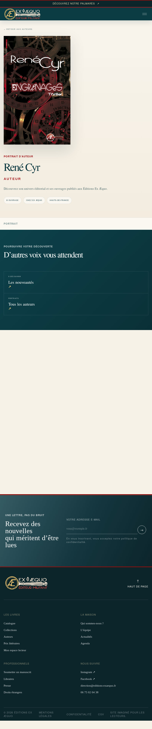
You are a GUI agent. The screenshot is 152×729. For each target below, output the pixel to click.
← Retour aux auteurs (18, 29)
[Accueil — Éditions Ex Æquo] (23, 14)
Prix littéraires (12, 643)
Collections (10, 630)
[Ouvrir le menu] (145, 14)
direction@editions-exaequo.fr (98, 685)
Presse (7, 685)
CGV (101, 714)
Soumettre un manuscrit (17, 672)
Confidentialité (79, 714)
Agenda (85, 643)
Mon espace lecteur (15, 650)
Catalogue (9, 623)
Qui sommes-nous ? (92, 623)
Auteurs (8, 636)
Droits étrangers (13, 692)
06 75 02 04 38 (89, 692)
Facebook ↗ (88, 678)
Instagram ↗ (88, 672)
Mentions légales (46, 714)
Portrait (11, 223)
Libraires (9, 678)
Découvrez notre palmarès (76, 3)
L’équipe (86, 630)
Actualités (86, 636)
